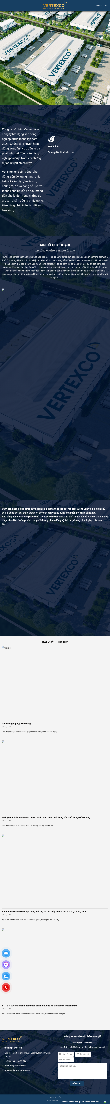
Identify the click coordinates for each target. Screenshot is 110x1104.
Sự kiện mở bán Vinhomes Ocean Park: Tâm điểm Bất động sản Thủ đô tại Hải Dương (46, 817)
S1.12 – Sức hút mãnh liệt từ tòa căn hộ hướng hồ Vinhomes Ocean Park (39, 1005)
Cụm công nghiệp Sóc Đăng (16, 723)
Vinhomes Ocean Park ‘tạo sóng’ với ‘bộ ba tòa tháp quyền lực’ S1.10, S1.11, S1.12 (44, 911)
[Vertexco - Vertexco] (55, 5)
